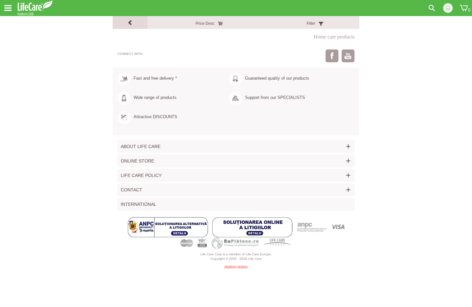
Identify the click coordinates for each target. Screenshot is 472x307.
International (138, 204)
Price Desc (205, 23)
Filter (311, 23)
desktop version (236, 266)
